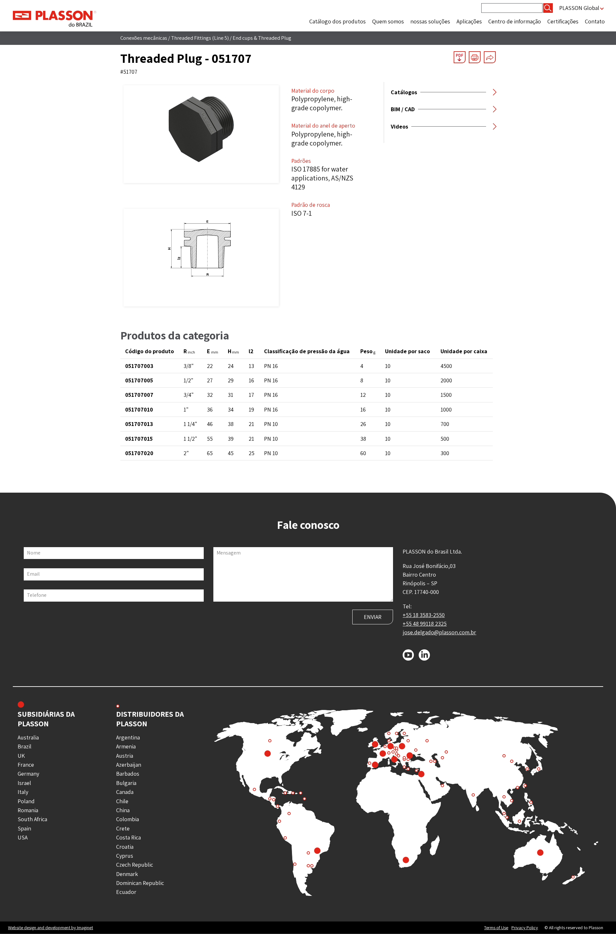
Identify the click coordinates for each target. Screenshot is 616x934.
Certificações (562, 21)
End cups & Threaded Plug (262, 37)
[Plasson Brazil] (54, 18)
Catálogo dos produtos (337, 21)
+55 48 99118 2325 (425, 623)
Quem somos (388, 21)
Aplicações (469, 21)
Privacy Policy (524, 927)
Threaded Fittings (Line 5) (200, 37)
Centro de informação (514, 21)
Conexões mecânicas (143, 37)
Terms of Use (496, 927)
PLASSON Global (579, 8)
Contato (595, 21)
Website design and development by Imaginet (50, 927)
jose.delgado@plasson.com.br (439, 632)
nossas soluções (430, 21)
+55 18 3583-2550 (424, 615)
